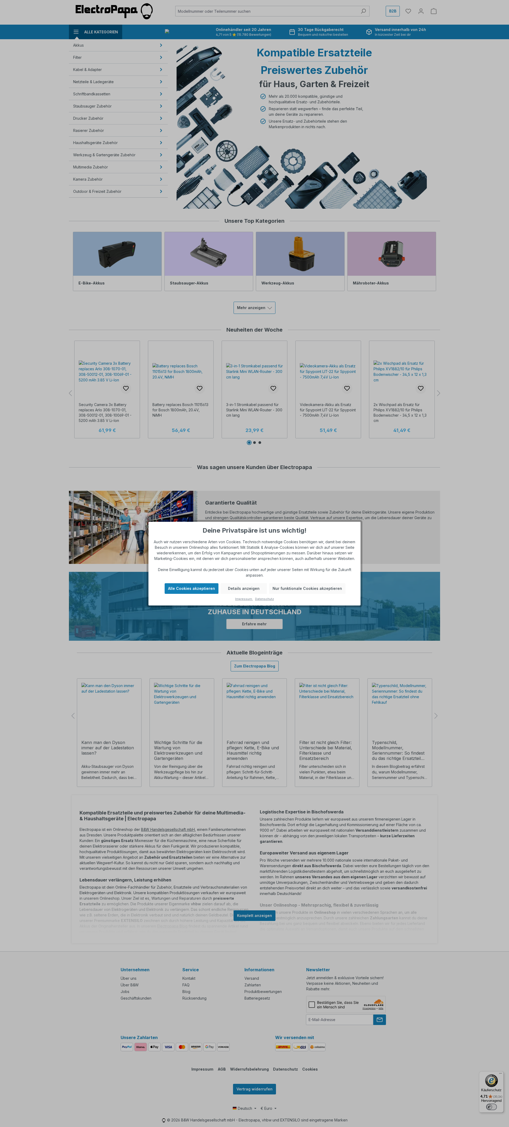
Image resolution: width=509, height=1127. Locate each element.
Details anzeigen (244, 588)
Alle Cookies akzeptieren (191, 588)
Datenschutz (264, 599)
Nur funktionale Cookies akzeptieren (307, 588)
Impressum (244, 599)
